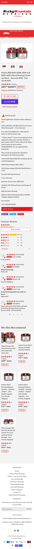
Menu (6, 2)
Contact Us (17, 492)
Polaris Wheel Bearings (17, 474)
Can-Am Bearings (17, 479)
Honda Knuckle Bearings (17, 495)
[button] (5, 84)
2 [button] (13, 314)
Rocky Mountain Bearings (18, 536)
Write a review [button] (15, 229)
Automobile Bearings (17, 484)
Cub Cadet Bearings (17, 487)
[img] (11, 254)
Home (3, 37)
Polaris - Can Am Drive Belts (17, 476)
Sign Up (28, 509)
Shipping (4, 90)
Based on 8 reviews (7, 227)
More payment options (9, 106)
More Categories (17, 490)
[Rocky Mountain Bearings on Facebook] (18, 531)
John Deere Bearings (17, 482)
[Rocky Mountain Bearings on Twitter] (15, 531)
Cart (31, 2)
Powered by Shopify (16, 538)
